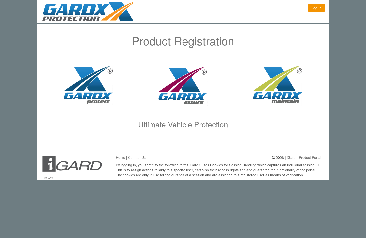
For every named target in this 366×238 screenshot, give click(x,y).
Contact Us (137, 157)
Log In (316, 7)
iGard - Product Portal (304, 157)
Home (120, 157)
